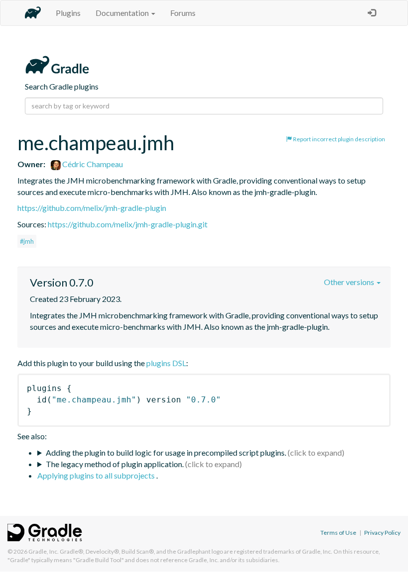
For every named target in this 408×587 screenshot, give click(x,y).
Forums (183, 12)
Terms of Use (338, 532)
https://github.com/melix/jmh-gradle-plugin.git (127, 224)
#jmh (27, 241)
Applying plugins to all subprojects (96, 475)
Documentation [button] (123, 12)
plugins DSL (166, 363)
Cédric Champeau (92, 164)
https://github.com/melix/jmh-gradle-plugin (91, 207)
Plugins (68, 12)
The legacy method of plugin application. (115, 464)
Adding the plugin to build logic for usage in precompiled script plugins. (166, 452)
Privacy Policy (382, 532)
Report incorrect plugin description (338, 139)
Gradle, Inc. (43, 551)
